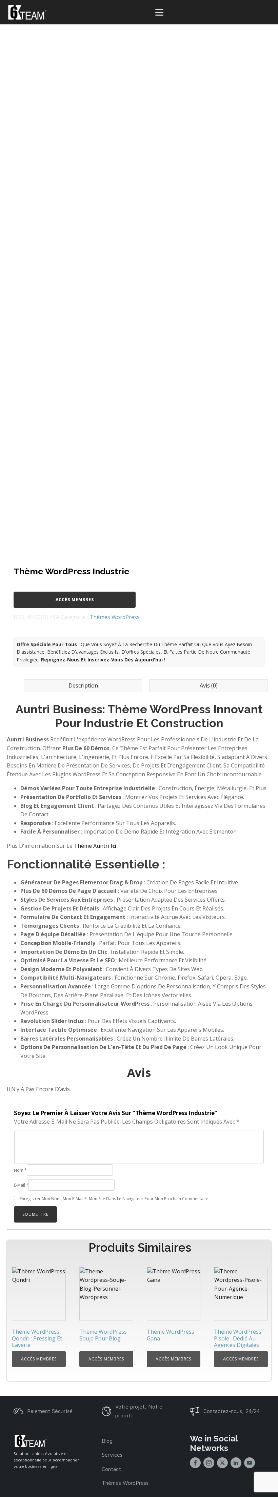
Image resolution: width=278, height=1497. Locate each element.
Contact (111, 1469)
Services (112, 1455)
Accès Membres (75, 599)
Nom (20, 1170)
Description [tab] (83, 685)
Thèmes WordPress (125, 1483)
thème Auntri (95, 845)
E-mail (21, 1185)
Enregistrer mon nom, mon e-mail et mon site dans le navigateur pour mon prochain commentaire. (115, 1199)
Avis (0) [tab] (209, 685)
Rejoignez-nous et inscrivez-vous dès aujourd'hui (102, 659)
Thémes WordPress (115, 617)
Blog (107, 1441)
